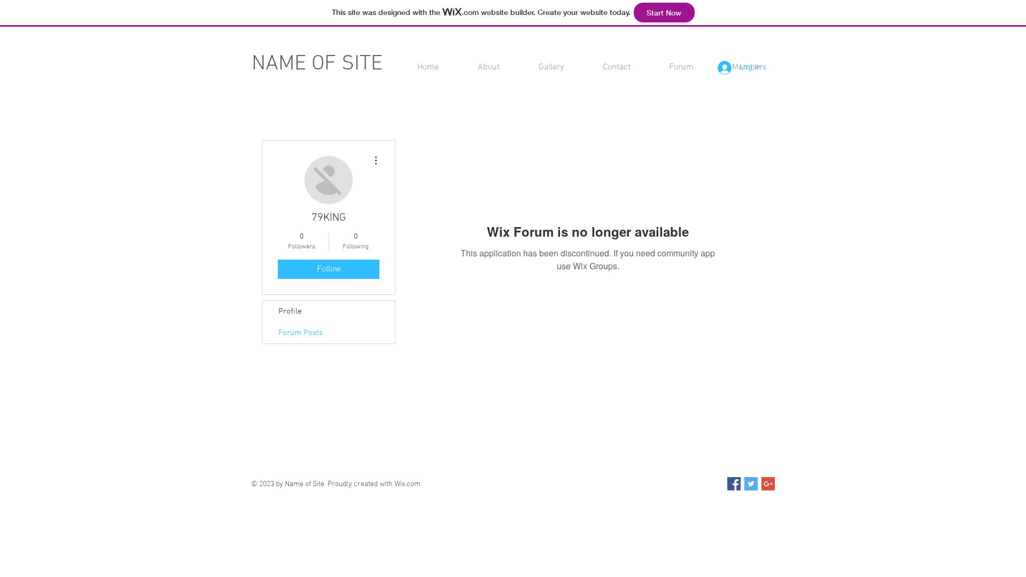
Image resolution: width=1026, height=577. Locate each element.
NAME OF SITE (317, 64)
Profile (290, 311)
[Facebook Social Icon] (734, 483)
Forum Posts (300, 333)
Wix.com (407, 484)
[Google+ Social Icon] (768, 483)
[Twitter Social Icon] (751, 483)
